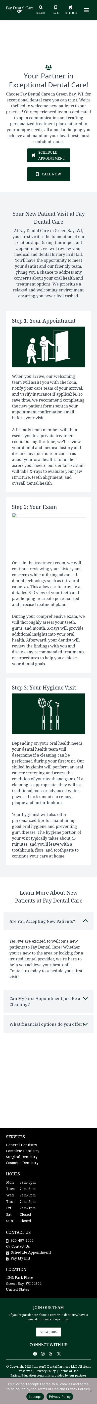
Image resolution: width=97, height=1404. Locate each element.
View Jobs (48, 1332)
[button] (36, 1354)
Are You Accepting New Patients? (42, 921)
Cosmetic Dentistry (22, 1162)
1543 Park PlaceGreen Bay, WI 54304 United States (24, 1283)
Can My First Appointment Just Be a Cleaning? (44, 1001)
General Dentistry (21, 1144)
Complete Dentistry (22, 1150)
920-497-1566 (22, 1240)
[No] (90, 1390)
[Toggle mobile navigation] (85, 10)
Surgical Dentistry (22, 1156)
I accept (35, 1397)
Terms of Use (68, 1371)
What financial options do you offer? (47, 1024)
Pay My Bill (20, 1258)
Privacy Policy (46, 1371)
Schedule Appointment (30, 1252)
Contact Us (20, 1246)
